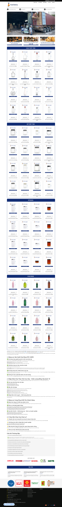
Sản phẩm (44, 2)
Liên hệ (53, 2)
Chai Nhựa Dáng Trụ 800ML (49, 295)
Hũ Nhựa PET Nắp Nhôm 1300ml (13, 237)
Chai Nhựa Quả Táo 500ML (37, 331)
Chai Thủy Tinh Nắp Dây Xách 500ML (49, 67)
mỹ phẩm (25, 353)
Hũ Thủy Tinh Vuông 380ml (25, 143)
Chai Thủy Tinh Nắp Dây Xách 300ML (37, 121)
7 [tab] (34, 464)
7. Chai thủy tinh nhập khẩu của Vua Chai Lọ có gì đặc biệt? (16, 450)
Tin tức (49, 2)
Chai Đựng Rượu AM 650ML (13, 120)
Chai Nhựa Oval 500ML (25, 295)
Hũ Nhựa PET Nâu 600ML (49, 237)
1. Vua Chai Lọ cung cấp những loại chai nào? (15, 436)
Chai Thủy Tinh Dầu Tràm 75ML (37, 85)
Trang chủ (35, 2)
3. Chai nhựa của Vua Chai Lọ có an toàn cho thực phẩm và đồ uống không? (19, 443)
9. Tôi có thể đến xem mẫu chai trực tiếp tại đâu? (15, 454)
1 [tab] (26, 464)
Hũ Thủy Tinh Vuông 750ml (37, 161)
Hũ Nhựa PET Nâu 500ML (49, 219)
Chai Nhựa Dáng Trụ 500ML (49, 313)
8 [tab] (35, 464)
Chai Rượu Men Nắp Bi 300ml (25, 120)
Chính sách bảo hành (30, 496)
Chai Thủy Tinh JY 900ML (13, 67)
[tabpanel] (11, 462)
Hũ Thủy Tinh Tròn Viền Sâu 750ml (37, 197)
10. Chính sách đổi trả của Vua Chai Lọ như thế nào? (15, 456)
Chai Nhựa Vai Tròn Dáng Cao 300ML (49, 349)
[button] (10, 24)
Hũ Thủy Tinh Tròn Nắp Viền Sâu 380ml (49, 161)
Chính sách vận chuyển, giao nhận (32, 493)
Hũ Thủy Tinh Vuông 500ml (13, 196)
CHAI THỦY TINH (30, 49)
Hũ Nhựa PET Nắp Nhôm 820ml (25, 237)
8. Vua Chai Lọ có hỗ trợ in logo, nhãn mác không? (15, 452)
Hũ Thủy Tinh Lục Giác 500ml (13, 143)
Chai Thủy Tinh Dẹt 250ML (49, 85)
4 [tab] (30, 464)
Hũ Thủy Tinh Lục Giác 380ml (13, 161)
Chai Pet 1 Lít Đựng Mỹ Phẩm (13, 331)
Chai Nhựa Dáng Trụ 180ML (25, 331)
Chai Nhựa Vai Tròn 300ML (49, 331)
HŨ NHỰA (30, 201)
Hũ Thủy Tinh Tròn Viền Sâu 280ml (49, 179)
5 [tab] (31, 464)
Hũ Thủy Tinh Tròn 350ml (37, 143)
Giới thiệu (40, 2)
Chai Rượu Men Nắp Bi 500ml (37, 67)
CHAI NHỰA (30, 277)
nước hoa (38, 353)
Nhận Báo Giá (13, 65)
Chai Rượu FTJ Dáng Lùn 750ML (25, 67)
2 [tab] (27, 464)
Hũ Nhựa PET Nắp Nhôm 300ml (37, 237)
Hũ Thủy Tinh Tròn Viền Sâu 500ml (49, 144)
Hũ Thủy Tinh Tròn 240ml (49, 196)
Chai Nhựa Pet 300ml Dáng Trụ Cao (13, 296)
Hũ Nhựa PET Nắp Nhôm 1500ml (13, 219)
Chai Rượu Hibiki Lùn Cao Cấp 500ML (13, 85)
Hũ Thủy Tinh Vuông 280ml (25, 161)
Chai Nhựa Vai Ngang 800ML (25, 313)
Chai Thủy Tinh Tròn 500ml (49, 120)
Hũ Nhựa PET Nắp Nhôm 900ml (25, 219)
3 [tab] (29, 464)
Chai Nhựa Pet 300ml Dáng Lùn (13, 313)
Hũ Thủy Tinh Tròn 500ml (25, 196)
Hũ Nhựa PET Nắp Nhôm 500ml (37, 219)
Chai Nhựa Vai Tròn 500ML (37, 313)
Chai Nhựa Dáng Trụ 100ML (37, 295)
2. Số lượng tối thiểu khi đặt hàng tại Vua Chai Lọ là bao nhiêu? (17, 441)
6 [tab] (32, 464)
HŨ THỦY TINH (31, 125)
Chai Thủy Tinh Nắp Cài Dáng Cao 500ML (25, 85)
